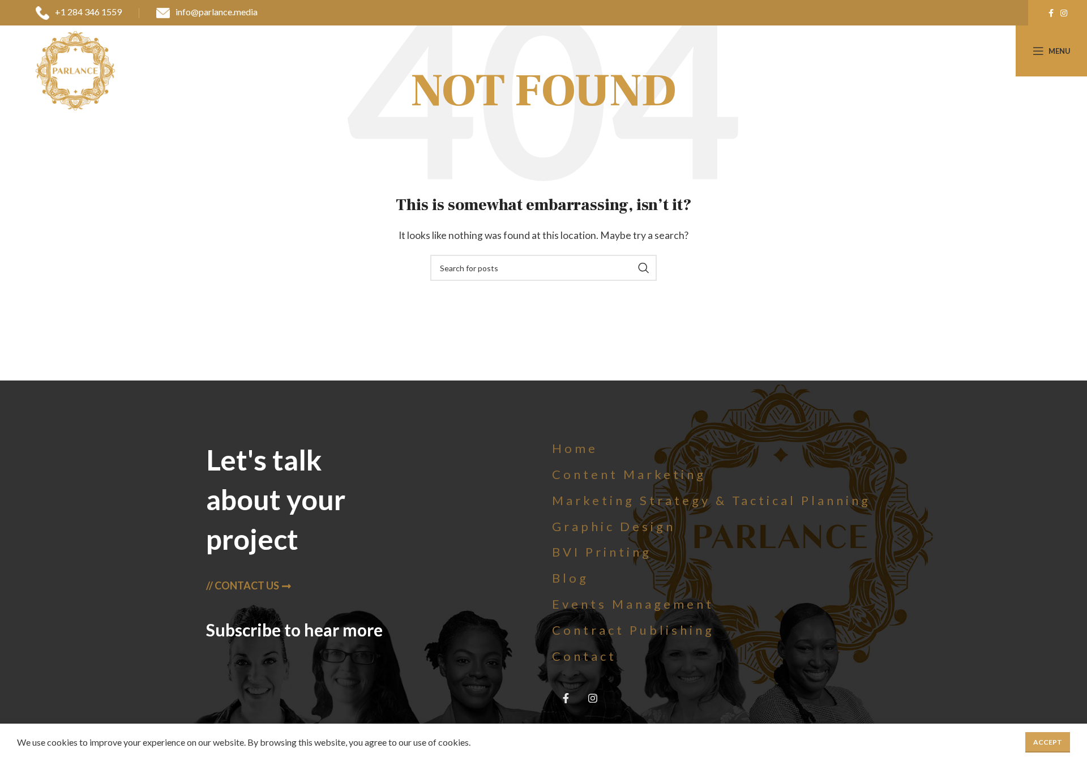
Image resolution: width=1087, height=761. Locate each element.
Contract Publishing (633, 630)
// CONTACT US (242, 586)
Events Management (633, 604)
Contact (584, 656)
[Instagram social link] (1064, 13)
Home (575, 448)
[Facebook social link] (1051, 13)
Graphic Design (613, 526)
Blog (570, 577)
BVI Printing (602, 551)
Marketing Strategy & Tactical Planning (711, 500)
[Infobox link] (79, 13)
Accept (1047, 742)
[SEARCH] (644, 268)
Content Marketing (629, 474)
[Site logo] (75, 69)
